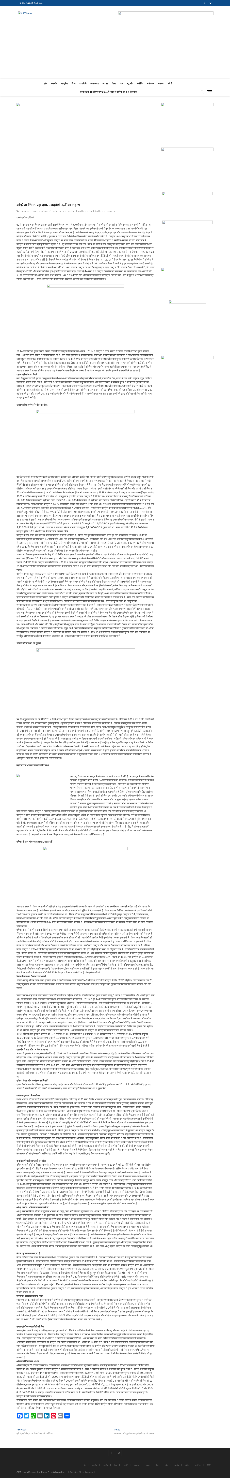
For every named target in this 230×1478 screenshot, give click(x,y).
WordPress (61, 1472)
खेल (121, 83)
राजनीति (83, 83)
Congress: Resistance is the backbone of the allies (52, 211)
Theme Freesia (48, 1472)
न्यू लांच (130, 83)
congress (24, 211)
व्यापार (105, 83)
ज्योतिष (140, 83)
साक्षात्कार (94, 83)
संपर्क (170, 83)
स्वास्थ (161, 83)
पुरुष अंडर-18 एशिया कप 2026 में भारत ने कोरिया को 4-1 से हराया (108, 91)
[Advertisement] (115, 53)
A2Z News (22, 1471)
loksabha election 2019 (104, 211)
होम (45, 83)
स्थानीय (54, 83)
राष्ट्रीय (64, 83)
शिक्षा (114, 83)
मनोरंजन (150, 83)
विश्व (74, 83)
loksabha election (84, 211)
